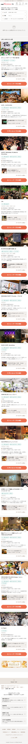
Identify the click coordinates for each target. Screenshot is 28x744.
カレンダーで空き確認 (15, 83)
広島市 (21, 687)
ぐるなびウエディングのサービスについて (13, 734)
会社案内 (4, 729)
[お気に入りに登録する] (25, 55)
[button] (14, 700)
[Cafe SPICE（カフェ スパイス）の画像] (14, 433)
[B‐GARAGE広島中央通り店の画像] (14, 240)
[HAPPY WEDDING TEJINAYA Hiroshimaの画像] (14, 143)
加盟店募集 (23, 732)
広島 (18, 687)
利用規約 (9, 729)
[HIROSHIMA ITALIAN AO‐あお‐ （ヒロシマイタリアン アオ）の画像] (14, 568)
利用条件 (14, 729)
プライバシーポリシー (21, 729)
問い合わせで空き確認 (15, 131)
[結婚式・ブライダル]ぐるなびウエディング (9, 685)
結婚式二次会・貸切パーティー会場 (8, 687)
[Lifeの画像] (14, 192)
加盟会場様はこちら (15, 732)
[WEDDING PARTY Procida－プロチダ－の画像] (14, 287)
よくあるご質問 (14, 737)
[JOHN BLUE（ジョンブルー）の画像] (14, 385)
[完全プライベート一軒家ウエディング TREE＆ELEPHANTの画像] (14, 524)
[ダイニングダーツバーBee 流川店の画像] (14, 49)
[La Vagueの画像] (14, 619)
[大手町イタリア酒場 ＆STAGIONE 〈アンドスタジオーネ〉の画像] (14, 480)
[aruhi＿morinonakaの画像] (14, 96)
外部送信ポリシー (6, 732)
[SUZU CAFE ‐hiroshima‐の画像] (14, 336)
